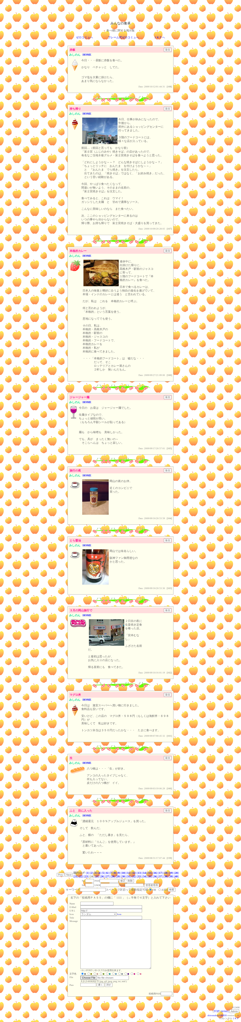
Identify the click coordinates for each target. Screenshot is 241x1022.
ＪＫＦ (235, 1018)
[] (87, 872)
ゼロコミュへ (84, 37)
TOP (216, 1011)
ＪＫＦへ (159, 37)
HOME (87, 54)
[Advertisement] (120, 10)
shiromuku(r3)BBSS (217, 1015)
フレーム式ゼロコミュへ (123, 37)
